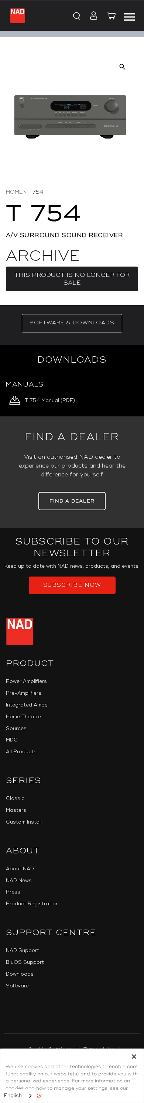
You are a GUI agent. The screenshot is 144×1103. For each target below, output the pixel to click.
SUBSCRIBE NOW (72, 585)
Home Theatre (23, 717)
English (13, 1096)
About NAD (20, 869)
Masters (16, 810)
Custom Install (24, 822)
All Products (21, 752)
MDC (12, 740)
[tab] (72, 323)
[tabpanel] (72, 380)
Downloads (20, 974)
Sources (16, 729)
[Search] (76, 16)
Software (17, 986)
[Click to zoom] (122, 67)
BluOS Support (25, 962)
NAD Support (22, 951)
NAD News (19, 881)
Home (14, 192)
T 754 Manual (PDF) (50, 401)
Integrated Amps (27, 705)
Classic (15, 798)
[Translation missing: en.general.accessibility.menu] (128, 16)
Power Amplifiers (26, 681)
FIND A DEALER (72, 501)
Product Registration (32, 904)
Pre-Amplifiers (23, 693)
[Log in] (91, 16)
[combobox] (18, 1096)
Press (13, 892)
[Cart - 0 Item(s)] (111, 17)
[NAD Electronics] (17, 15)
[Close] (134, 1057)
